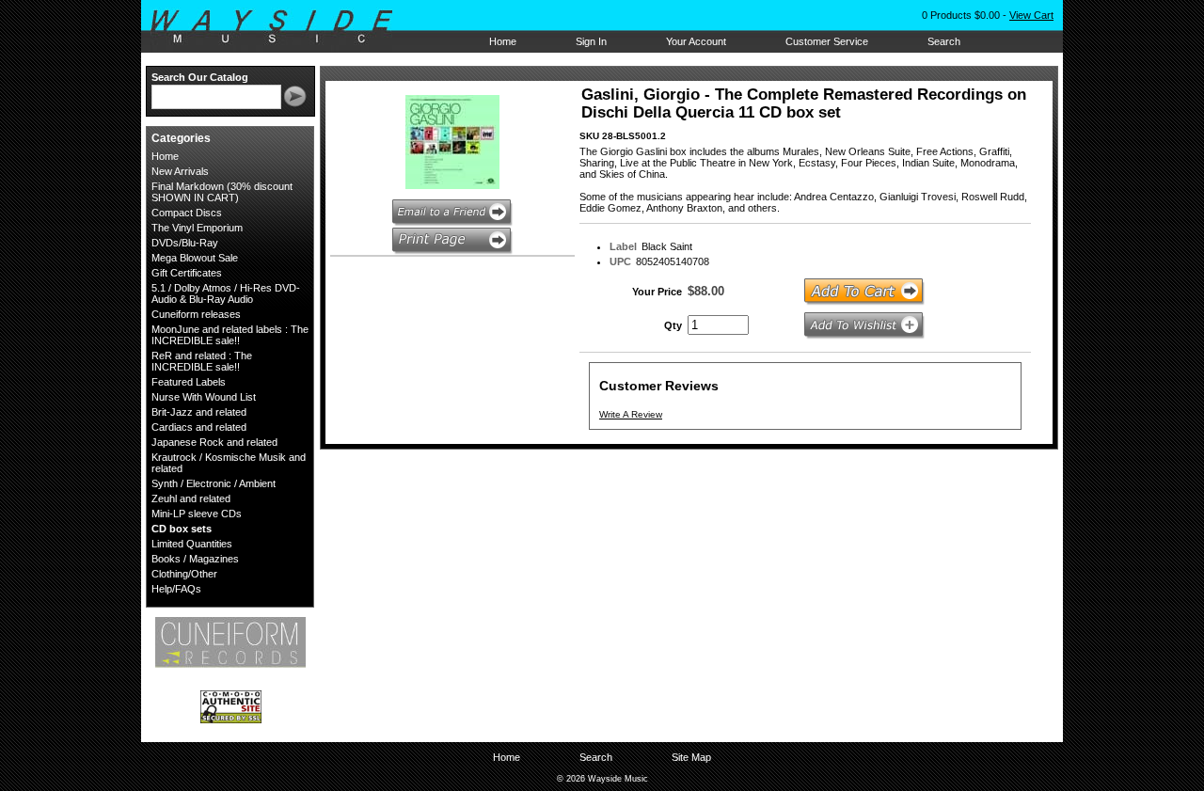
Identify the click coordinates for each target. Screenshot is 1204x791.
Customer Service (826, 41)
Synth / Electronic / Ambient (213, 483)
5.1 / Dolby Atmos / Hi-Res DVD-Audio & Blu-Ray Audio (225, 293)
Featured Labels (188, 382)
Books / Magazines (195, 558)
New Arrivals (180, 171)
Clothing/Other (184, 573)
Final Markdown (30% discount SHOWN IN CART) (222, 192)
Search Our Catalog (199, 77)
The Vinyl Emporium (197, 227)
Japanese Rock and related (214, 442)
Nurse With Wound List (203, 397)
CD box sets (181, 528)
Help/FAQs (176, 588)
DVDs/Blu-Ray (184, 242)
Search (943, 41)
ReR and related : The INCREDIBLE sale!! (201, 361)
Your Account (696, 41)
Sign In (591, 41)
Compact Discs (186, 212)
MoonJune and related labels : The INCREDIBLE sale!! (230, 335)
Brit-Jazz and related (198, 412)
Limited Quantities (191, 543)
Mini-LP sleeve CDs (196, 513)
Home (502, 41)
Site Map (691, 757)
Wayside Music (281, 27)
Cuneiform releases (196, 314)
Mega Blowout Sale (194, 257)
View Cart (1031, 15)
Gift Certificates (186, 272)
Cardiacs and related (198, 427)
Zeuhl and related (190, 498)
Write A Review (630, 414)
